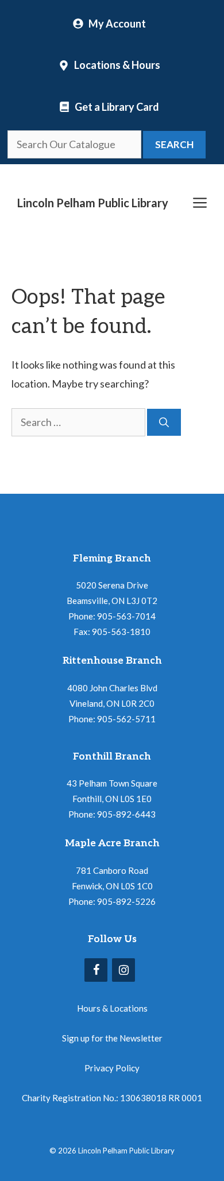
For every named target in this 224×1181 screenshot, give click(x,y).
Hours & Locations (112, 1008)
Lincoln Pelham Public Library (92, 203)
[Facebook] (95, 970)
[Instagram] (123, 970)
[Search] (164, 422)
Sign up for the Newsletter (112, 1038)
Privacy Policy (112, 1068)
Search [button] (174, 144)
